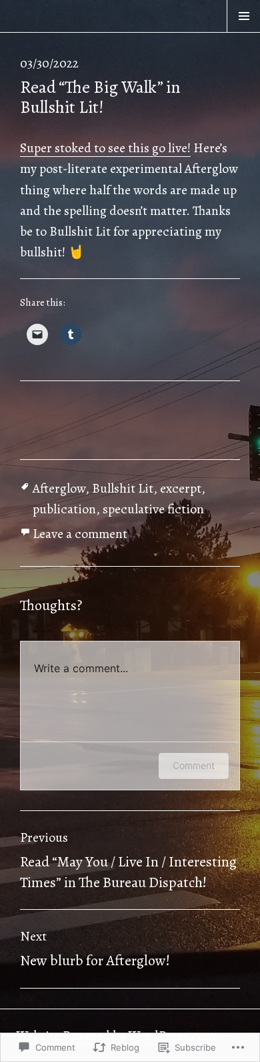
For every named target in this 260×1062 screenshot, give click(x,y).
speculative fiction (153, 509)
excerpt (180, 488)
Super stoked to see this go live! (105, 148)
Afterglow (59, 488)
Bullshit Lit (122, 488)
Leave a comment (80, 534)
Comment (194, 765)
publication (64, 509)
